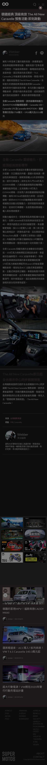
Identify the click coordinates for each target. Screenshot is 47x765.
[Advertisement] (23, 26)
